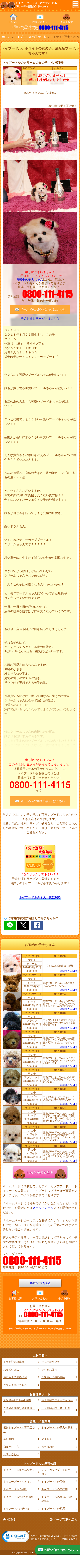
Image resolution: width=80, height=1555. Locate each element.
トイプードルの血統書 (54, 1489)
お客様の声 (15, 1298)
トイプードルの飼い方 (16, 1508)
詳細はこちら (67, 971)
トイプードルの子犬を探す (57, 1427)
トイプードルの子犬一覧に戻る (40, 897)
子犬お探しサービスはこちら (40, 318)
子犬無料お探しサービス (55, 1408)
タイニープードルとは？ (17, 1481)
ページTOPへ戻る (65, 1519)
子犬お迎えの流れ (13, 1362)
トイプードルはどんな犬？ (19, 1470)
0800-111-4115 (53, 27)
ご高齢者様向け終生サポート (19, 1410)
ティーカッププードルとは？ (55, 1471)
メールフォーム (43, 1207)
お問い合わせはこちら (59, 1550)
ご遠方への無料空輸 (53, 1377)
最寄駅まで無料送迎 (15, 1377)
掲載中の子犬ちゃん (29, 279)
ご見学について (50, 1362)
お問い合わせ (40, 22)
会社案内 (8, 1439)
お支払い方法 (11, 1369)
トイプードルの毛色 (53, 1481)
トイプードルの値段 (15, 1489)
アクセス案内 (49, 1369)
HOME (13, 22)
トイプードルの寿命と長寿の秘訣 (57, 1499)
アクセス (46, 1439)
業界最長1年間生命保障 (17, 1400)
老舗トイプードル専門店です (19, 1429)
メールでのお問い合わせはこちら (42, 309)
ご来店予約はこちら (15, 1385)
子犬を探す (66, 22)
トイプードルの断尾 (53, 1508)
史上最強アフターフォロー (57, 1400)
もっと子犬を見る (40, 1172)
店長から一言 (11, 1446)
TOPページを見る (40, 1283)
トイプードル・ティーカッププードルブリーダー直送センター (40, 1328)
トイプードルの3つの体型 (18, 1497)
